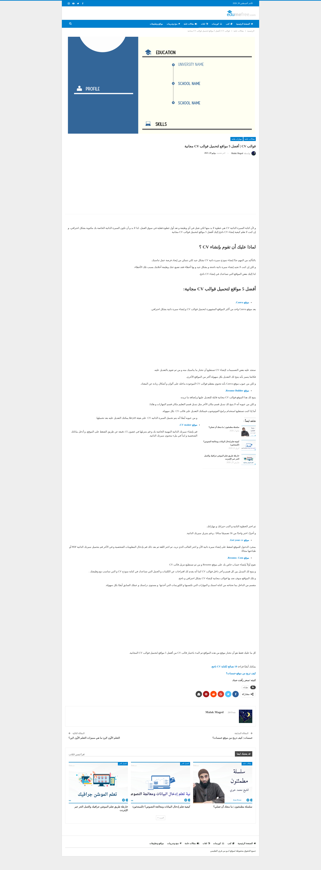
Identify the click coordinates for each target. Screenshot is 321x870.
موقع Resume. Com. (238, 557)
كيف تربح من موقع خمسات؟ (240, 673)
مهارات (245, 687)
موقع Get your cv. (239, 540)
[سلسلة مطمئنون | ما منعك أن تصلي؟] (248, 431)
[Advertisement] (160, 187)
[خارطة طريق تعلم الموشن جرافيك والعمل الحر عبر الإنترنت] (248, 459)
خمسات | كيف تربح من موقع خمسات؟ (232, 738)
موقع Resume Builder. (237, 390)
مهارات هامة (237, 139)
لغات (203, 24)
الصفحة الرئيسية (243, 24)
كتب (228, 24)
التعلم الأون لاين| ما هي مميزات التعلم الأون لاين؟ (94, 738)
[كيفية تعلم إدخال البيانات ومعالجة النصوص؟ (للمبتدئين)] (248, 445)
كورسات (215, 24)
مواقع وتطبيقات (156, 24)
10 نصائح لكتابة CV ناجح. (223, 666)
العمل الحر (185, 763)
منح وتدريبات (172, 24)
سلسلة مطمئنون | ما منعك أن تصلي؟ (224, 427)
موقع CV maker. (188, 424)
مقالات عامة (189, 24)
